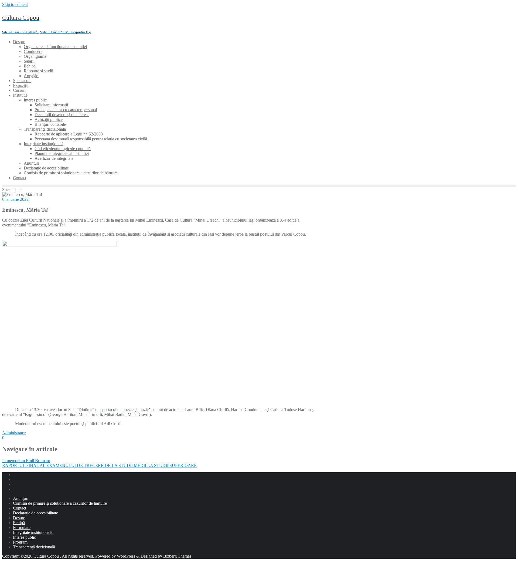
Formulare (21, 527)
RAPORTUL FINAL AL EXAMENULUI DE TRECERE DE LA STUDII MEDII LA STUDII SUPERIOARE (99, 465)
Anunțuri (20, 498)
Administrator (14, 432)
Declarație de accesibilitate (35, 513)
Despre (19, 517)
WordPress (126, 556)
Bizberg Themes (177, 556)
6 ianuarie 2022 (15, 199)
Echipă (19, 522)
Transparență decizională (34, 547)
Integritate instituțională (33, 532)
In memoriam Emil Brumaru (26, 460)
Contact (19, 508)
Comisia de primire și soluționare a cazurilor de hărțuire (60, 503)
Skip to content (15, 4)
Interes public (24, 537)
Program (20, 542)
